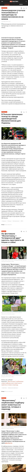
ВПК (22, 221)
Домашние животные (13, 387)
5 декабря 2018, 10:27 (5, 21)
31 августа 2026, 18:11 (6, 125)
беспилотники (16, 221)
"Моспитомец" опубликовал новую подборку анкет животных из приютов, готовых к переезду (12, 383)
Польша (9, 221)
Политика (7, 4)
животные (4, 387)
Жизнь (21, 4)
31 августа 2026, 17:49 (6, 411)
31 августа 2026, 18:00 (6, 244)
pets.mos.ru (8, 443)
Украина (4, 221)
